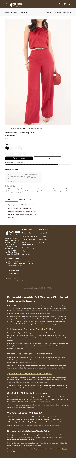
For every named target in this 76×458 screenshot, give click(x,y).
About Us (25, 251)
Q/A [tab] (29, 199)
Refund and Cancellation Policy (28, 243)
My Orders (42, 236)
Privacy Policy (27, 233)
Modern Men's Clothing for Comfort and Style (29, 353)
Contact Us (26, 254)
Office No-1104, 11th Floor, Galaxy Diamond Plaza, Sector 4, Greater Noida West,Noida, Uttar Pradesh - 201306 (21, 263)
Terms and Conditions (29, 236)
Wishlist (41, 242)
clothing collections (13, 319)
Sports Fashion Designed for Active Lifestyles (29, 373)
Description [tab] (11, 199)
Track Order (43, 239)
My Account (43, 233)
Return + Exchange (28, 248)
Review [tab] (22, 199)
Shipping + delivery (28, 239)
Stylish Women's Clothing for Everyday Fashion (30, 329)
